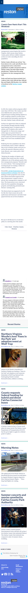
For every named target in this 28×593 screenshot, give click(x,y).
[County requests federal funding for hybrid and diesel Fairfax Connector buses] (14, 415)
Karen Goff (4, 29)
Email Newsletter (19, 565)
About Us (4, 565)
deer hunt (9, 227)
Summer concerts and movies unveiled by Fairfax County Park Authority (13, 498)
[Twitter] (2, 574)
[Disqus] (14, 256)
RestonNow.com (5, 346)
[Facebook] (5, 574)
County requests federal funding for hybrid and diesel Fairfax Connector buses (12, 397)
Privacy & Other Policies (18, 570)
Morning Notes (10, 447)
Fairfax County (19, 227)
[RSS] (12, 574)
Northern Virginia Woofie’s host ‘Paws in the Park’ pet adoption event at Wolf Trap (14, 338)
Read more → (4, 383)
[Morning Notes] (14, 462)
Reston (14, 229)
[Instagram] (9, 574)
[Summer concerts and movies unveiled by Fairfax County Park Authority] (14, 517)
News (3, 21)
